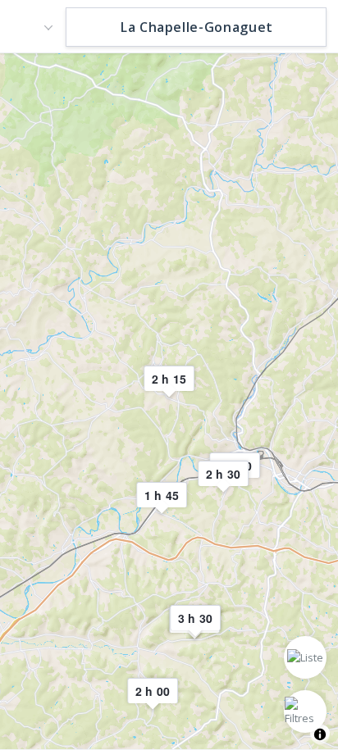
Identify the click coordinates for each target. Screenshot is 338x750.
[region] (169, 400)
